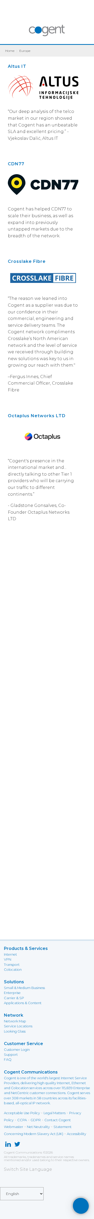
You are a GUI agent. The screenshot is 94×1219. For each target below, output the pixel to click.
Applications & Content (23, 1003)
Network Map (15, 1021)
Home (9, 51)
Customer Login (17, 1050)
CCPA (22, 1120)
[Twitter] (17, 1145)
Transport (12, 965)
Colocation (13, 970)
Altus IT (17, 66)
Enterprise (12, 993)
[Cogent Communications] (47, 33)
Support (11, 1055)
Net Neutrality (38, 1127)
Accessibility (76, 1134)
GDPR (36, 1120)
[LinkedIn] (8, 1145)
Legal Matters (55, 1113)
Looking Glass (15, 1031)
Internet (10, 954)
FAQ (7, 1060)
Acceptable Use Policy (22, 1113)
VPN (7, 959)
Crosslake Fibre (27, 261)
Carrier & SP (14, 998)
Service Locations (18, 1026)
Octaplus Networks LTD (37, 415)
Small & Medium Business (24, 988)
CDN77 (16, 163)
